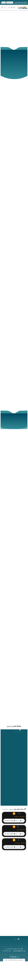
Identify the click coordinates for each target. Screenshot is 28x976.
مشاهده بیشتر (5, 809)
